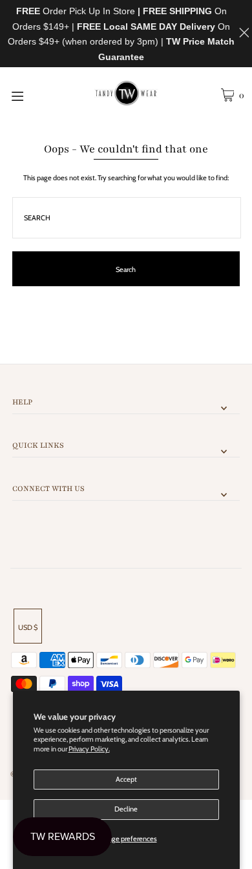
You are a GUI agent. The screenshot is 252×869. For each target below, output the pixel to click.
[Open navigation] (33, 95)
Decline (126, 808)
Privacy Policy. (89, 748)
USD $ (27, 627)
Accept (126, 779)
